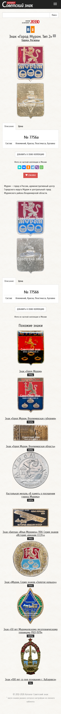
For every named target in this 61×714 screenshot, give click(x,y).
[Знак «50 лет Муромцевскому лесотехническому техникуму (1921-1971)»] (30, 606)
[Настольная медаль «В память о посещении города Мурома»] (30, 470)
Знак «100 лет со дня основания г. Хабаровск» (30, 679)
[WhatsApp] (41, 167)
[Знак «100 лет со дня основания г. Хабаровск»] (30, 656)
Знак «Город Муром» (30, 371)
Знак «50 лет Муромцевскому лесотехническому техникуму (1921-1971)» (31, 631)
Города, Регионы (31, 40)
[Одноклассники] (28, 167)
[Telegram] (33, 167)
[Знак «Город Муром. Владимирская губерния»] (30, 395)
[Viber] (37, 167)
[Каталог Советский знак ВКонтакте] (28, 29)
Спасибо (32, 175)
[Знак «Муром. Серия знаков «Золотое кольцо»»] (30, 558)
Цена (20, 126)
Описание (9, 126)
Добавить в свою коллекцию (30, 154)
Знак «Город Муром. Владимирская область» (30, 446)
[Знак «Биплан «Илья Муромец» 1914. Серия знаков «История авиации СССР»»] (30, 517)
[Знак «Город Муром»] (30, 347)
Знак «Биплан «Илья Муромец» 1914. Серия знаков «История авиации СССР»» (30, 533)
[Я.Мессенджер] (19, 167)
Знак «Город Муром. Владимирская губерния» (30, 418)
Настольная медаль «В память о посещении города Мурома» (30, 495)
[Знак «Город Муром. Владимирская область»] (30, 432)
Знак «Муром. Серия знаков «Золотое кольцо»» (30, 582)
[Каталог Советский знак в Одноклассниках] (33, 29)
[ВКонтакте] (24, 167)
